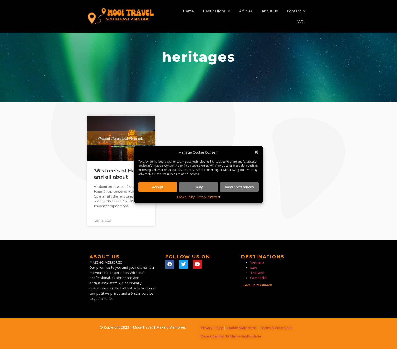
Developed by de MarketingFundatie (231, 336)
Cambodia (258, 277)
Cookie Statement (241, 327)
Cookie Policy (186, 197)
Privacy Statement (208, 197)
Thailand (257, 272)
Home (188, 11)
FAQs (300, 21)
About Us (270, 11)
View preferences (239, 187)
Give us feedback (257, 284)
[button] (256, 152)
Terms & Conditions (276, 327)
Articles (245, 11)
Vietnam (257, 262)
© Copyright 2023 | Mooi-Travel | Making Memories (143, 327)
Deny (198, 187)
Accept (157, 187)
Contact (294, 11)
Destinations (214, 11)
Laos (254, 267)
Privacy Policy (212, 327)
